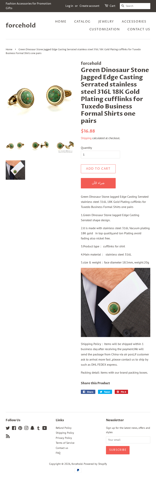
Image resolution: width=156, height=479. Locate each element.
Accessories (134, 22)
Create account (89, 6)
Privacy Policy (64, 438)
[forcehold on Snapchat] (32, 428)
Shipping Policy (65, 432)
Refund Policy (64, 428)
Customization (104, 29)
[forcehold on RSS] (8, 437)
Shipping (86, 138)
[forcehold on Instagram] (26, 428)
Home (60, 22)
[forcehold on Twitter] (8, 428)
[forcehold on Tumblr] (38, 428)
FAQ (58, 453)
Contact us (138, 29)
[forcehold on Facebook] (14, 428)
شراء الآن (98, 183)
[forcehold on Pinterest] (20, 428)
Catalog (82, 22)
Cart (112, 6)
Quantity (86, 148)
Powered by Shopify (95, 464)
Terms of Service (65, 443)
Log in (69, 6)
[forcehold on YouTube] (44, 428)
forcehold (21, 25)
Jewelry (106, 22)
